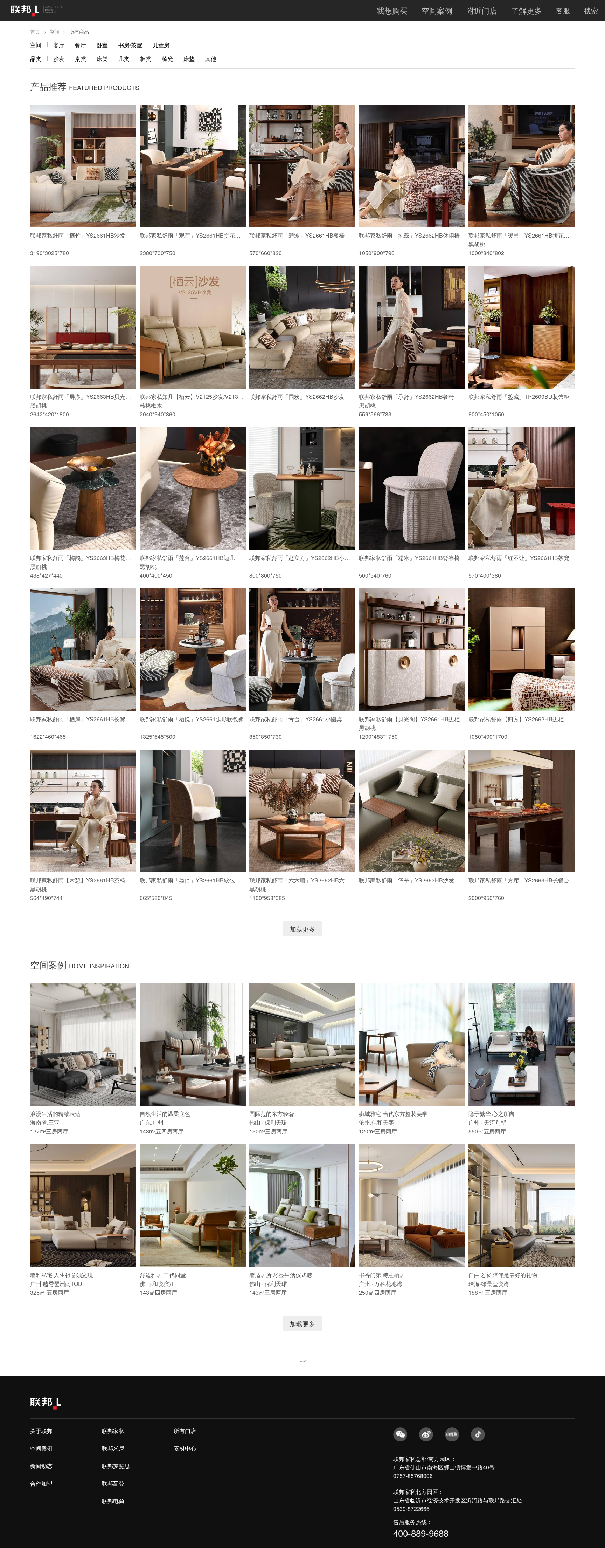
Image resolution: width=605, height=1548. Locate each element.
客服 (563, 10)
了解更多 (526, 10)
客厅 (58, 45)
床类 (102, 59)
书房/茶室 (130, 45)
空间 (35, 45)
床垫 (189, 59)
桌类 (80, 59)
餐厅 (80, 45)
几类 (124, 59)
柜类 (145, 59)
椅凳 (167, 59)
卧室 (102, 45)
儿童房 (161, 45)
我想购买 (392, 10)
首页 (35, 31)
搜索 (591, 10)
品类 (35, 59)
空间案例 (437, 10)
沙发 (58, 59)
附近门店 (481, 10)
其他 (210, 59)
